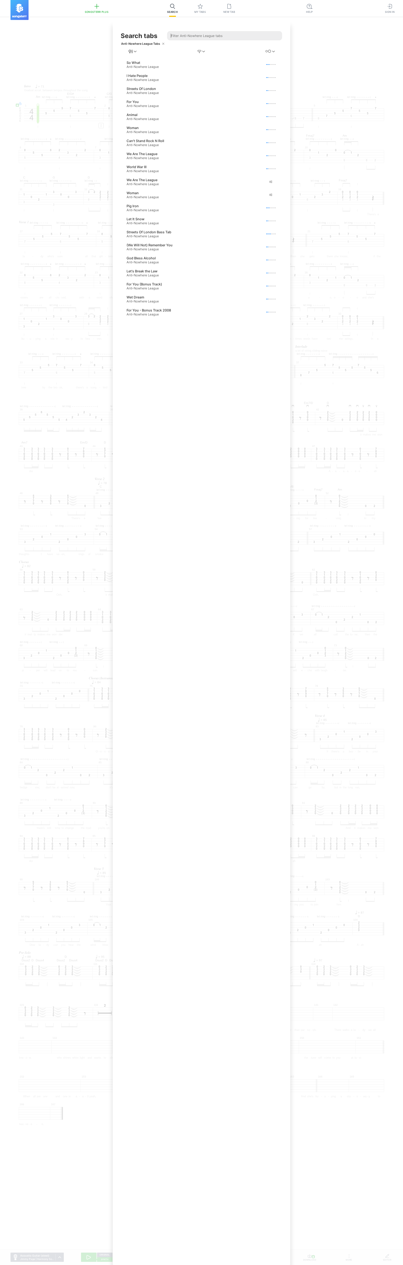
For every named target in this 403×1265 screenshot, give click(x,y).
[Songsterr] (19, 10)
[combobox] (132, 51)
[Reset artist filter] (163, 44)
